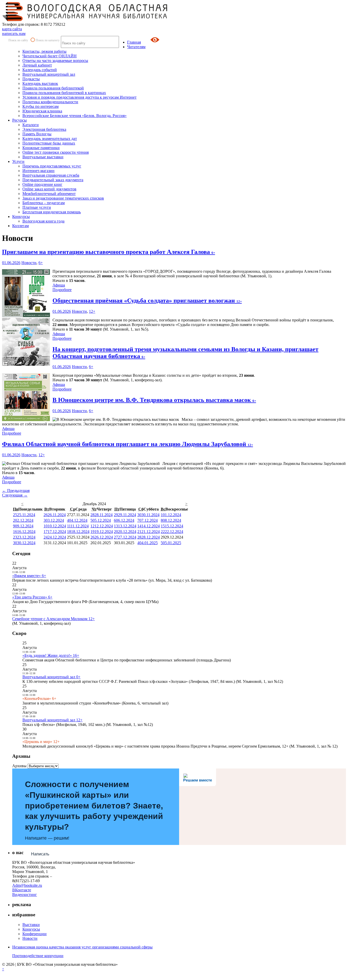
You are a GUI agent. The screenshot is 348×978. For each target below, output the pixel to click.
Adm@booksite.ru (27, 885)
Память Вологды (36, 134)
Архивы (19, 766)
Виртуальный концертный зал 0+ (51, 677)
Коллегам (20, 226)
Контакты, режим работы (44, 51)
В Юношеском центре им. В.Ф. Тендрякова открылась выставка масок (154, 400)
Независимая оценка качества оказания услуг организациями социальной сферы (82, 947)
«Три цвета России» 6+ (32, 597)
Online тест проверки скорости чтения (55, 152)
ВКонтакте (21, 890)
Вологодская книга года (43, 221)
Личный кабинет (37, 65)
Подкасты (31, 79)
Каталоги (30, 125)
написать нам (13, 33)
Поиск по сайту (18, 40)
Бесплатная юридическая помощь (51, 212)
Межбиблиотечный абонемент (49, 193)
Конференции (34, 934)
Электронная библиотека (44, 129)
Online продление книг (42, 184)
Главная (134, 42)
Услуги (18, 161)
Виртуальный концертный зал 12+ (52, 720)
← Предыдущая (16, 490)
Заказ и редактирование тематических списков (63, 198)
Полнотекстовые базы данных (48, 143)
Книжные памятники (41, 148)
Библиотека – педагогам (43, 203)
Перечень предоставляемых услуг (51, 166)
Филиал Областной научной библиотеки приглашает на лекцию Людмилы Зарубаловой (127, 444)
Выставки (31, 924)
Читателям (136, 47)
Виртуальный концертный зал (48, 74)
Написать (40, 854)
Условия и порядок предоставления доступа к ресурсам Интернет (79, 97)
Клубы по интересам (40, 106)
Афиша (58, 285)
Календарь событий (39, 70)
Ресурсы (19, 120)
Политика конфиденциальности (50, 102)
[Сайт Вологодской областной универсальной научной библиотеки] (85, 20)
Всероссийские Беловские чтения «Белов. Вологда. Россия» (74, 115)
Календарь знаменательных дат (49, 138)
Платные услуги (36, 207)
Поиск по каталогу (48, 40)
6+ (40, 262)
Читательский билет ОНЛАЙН (49, 56)
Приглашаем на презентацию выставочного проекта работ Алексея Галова (108, 252)
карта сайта (12, 29)
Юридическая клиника (42, 111)
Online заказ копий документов (49, 189)
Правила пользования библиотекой (53, 88)
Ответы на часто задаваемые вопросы (55, 60)
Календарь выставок (40, 83)
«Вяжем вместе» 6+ (29, 575)
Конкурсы (21, 216)
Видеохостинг (24, 894)
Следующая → (15, 495)
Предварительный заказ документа (52, 180)
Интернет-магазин (38, 170)
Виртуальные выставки (42, 157)
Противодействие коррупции (37, 956)
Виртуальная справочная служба (50, 175)
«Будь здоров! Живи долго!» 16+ (50, 655)
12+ (92, 311)
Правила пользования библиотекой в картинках (64, 92)
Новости (28, 262)
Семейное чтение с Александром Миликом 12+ (53, 619)
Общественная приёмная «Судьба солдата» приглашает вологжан (147, 300)
